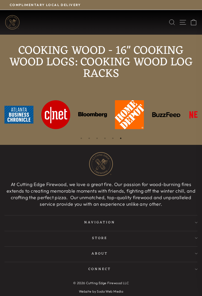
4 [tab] (105, 138)
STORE (100, 238)
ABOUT (100, 254)
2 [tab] (89, 138)
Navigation (99, 222)
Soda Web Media (110, 291)
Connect (99, 269)
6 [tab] (120, 138)
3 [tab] (97, 138)
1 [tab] (81, 138)
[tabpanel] (18, 115)
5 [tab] (112, 138)
